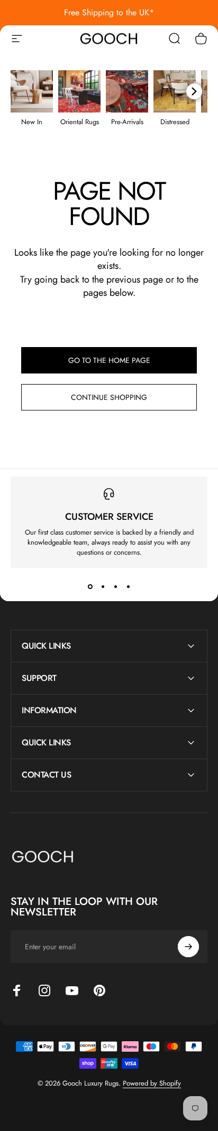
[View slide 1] (90, 587)
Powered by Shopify (152, 1083)
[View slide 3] (115, 587)
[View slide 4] (128, 587)
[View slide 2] (102, 587)
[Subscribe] (188, 946)
